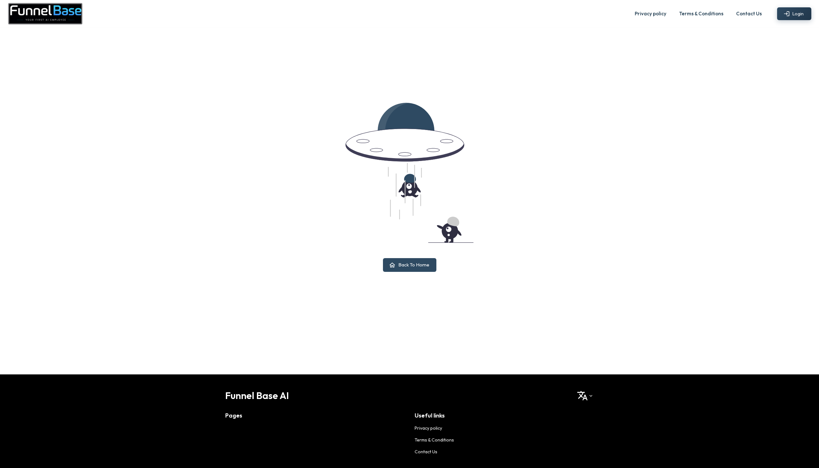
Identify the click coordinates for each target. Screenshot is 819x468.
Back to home (413, 265)
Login (798, 14)
